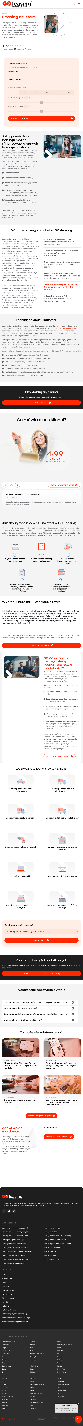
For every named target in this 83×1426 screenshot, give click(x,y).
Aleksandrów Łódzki (8, 1341)
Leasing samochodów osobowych (15, 1228)
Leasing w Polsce (51, 1078)
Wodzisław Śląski (63, 1384)
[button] (17, 485)
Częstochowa (6, 1366)
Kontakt (5, 1302)
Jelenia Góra (34, 1366)
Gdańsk (32, 1341)
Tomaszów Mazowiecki (37, 1402)
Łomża (59, 1366)
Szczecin (33, 1399)
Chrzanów (5, 1360)
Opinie (4, 1282)
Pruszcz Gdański (7, 1396)
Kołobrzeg (33, 1372)
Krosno (59, 1357)
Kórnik (59, 1348)
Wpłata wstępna (19, 98)
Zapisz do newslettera (57, 1137)
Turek (59, 1378)
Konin (59, 1341)
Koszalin (60, 1351)
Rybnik (4, 1408)
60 (47, 92)
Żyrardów (60, 1396)
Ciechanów (5, 1363)
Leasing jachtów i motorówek (55, 1240)
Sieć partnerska (8, 1290)
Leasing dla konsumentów (53, 1247)
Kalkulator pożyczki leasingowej (14, 1314)
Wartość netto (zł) (14, 80)
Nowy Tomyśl (61, 1372)
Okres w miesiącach (17, 88)
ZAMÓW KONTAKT (40, 403)
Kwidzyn (60, 1360)
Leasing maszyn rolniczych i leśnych (16, 1259)
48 (36, 92)
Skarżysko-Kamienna (37, 1384)
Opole (4, 1381)
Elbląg (4, 1369)
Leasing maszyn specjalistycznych (15, 1247)
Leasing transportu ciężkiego (13, 1240)
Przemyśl (5, 1399)
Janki (31, 1363)
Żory (58, 1393)
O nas (4, 1275)
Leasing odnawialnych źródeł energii (57, 1236)
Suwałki (32, 1396)
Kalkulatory (6, 1306)
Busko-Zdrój (6, 1351)
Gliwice (32, 1348)
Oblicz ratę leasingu (19, 118)
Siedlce (32, 1381)
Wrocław (60, 1387)
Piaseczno (5, 1387)
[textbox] (25, 932)
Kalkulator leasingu (9, 1310)
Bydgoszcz (6, 1354)
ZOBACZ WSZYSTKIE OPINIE (62, 485)
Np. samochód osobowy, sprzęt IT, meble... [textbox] (23, 67)
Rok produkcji (13, 71)
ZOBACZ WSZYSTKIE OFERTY (40, 1183)
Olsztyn (4, 1378)
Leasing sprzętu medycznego (13, 1255)
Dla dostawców (8, 1298)
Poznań (4, 1393)
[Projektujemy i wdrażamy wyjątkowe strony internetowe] (41, 1419)
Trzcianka (33, 1408)
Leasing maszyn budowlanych (13, 1263)
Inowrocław (33, 1360)
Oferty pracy (7, 1294)
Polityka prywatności (9, 1419)
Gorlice (32, 1351)
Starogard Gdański (36, 1393)
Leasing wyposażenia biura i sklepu (57, 1244)
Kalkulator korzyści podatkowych (15, 1322)
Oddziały (5, 1286)
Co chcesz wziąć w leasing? (18, 63)
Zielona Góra (61, 1390)
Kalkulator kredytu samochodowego (16, 1318)
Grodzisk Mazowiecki (37, 1354)
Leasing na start (50, 1251)
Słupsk (32, 1390)
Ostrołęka (5, 1384)
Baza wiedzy (7, 1279)
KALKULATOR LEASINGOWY (58, 756)
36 (25, 92)
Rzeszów (33, 1378)
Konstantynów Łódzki (64, 1345)
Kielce (32, 1369)
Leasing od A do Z (10, 1041)
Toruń (31, 1405)
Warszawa (60, 1381)
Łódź (59, 1363)
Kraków (59, 1354)
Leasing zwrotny (50, 1255)
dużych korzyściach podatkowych (63, 328)
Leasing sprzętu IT (51, 1232)
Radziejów (5, 1405)
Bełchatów (5, 1345)
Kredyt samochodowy (52, 1259)
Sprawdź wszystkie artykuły (40, 1116)
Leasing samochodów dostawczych (15, 1236)
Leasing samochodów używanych (15, 1232)
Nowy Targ (61, 1369)
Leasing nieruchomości (52, 1228)
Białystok (5, 1348)
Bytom (4, 1357)
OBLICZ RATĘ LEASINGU (40, 645)
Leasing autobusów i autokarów (14, 1244)
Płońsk (4, 1390)
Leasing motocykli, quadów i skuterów (17, 1251)
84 (69, 92)
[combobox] (41, 67)
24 (13, 92)
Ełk (3, 1372)
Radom (4, 1402)
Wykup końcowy (19, 106)
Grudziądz (33, 1357)
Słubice (32, 1387)
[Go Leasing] (17, 4)
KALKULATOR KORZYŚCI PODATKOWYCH (40, 974)
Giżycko (32, 1345)
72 (58, 92)
